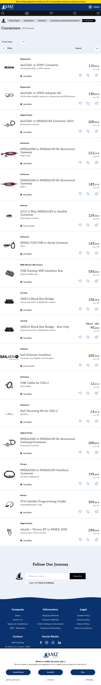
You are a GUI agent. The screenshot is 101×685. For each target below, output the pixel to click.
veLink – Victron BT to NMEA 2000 (43, 529)
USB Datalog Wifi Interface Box (41, 271)
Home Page (14, 21)
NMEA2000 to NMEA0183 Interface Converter (44, 471)
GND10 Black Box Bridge (37, 299)
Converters (88, 21)
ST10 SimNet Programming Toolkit (43, 501)
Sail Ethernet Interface (35, 355)
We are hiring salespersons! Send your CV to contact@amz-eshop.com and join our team (50, 2)
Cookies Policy (83, 615)
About (17, 615)
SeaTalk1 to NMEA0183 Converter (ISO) (47, 121)
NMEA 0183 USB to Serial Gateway (44, 243)
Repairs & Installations (18, 624)
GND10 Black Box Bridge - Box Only (44, 327)
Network (42, 21)
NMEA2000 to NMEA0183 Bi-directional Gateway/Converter (47, 440)
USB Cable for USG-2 (34, 383)
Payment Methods (50, 620)
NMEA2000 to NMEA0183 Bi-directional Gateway (47, 150)
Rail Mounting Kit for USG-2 (39, 411)
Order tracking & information (50, 624)
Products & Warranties (50, 628)
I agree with (41, 583)
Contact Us (18, 620)
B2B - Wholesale (17, 628)
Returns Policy (83, 624)
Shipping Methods (50, 615)
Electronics (28, 21)
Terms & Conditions (46, 583)
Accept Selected (18, 672)
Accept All (50, 672)
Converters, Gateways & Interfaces (65, 21)
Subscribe (77, 576)
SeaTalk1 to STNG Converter (39, 65)
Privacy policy (83, 620)
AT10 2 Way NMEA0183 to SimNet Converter (43, 213)
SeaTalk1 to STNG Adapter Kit (40, 93)
